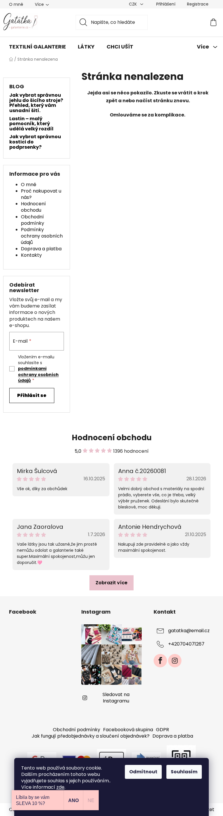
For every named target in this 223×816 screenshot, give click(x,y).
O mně (16, 4)
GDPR (162, 729)
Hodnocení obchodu (33, 206)
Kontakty (31, 255)
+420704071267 (186, 644)
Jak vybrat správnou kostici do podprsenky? (35, 142)
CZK (133, 4)
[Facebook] (160, 660)
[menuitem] (37, 47)
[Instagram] (174, 660)
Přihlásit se (31, 395)
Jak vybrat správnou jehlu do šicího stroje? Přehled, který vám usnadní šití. (36, 103)
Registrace (197, 4)
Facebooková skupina (128, 729)
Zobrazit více (111, 582)
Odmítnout (143, 771)
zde (60, 787)
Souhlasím (184, 771)
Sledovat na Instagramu (116, 697)
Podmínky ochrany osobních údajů (42, 236)
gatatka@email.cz (189, 630)
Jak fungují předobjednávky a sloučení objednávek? (91, 736)
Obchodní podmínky (32, 220)
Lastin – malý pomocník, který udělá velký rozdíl (31, 124)
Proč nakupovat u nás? (41, 194)
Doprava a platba (41, 248)
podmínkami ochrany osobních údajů (38, 374)
